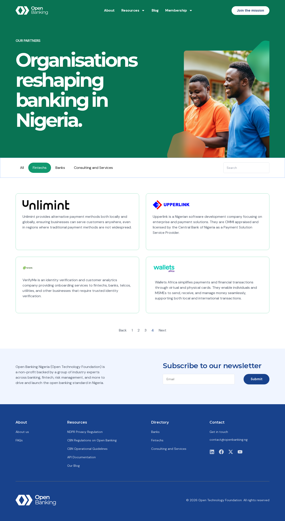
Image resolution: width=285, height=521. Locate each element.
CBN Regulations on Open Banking (92, 440)
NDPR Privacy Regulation (85, 432)
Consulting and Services (93, 167)
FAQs (19, 440)
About (109, 10)
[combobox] (246, 167)
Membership (176, 10)
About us (22, 432)
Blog (155, 10)
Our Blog (73, 466)
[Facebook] (221, 451)
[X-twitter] (230, 451)
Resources (130, 10)
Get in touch (219, 432)
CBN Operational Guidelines (87, 449)
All (22, 167)
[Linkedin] (212, 451)
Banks (60, 167)
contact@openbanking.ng (229, 440)
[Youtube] (240, 451)
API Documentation (81, 457)
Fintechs (40, 167)
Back (123, 330)
